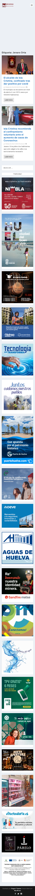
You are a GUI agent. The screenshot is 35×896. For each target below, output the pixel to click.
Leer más (9, 100)
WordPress (17, 890)
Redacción (8, 87)
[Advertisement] (17, 29)
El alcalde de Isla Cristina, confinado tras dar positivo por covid (17, 80)
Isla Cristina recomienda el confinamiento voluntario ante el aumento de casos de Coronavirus (17, 134)
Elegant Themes (16, 888)
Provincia (22, 87)
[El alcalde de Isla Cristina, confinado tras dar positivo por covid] (17, 64)
